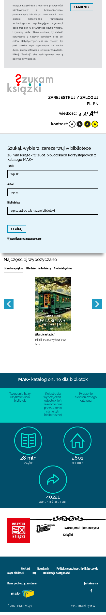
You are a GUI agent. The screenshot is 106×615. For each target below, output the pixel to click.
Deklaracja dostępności (56, 573)
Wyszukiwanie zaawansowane (24, 239)
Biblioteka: (13, 202)
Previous (9, 304)
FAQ (34, 573)
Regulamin (43, 568)
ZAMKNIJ (82, 7)
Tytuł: (10, 166)
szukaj (17, 229)
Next (97, 304)
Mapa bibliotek (15, 573)
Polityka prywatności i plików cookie (77, 568)
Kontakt (25, 568)
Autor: (11, 184)
